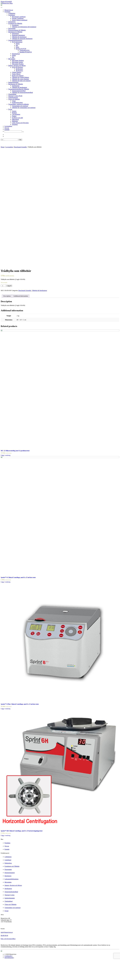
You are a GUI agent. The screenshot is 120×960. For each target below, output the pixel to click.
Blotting (14, 112)
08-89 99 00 (4, 935)
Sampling (15, 124)
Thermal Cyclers (9, 895)
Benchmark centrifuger (19, 16)
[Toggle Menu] (1, 7)
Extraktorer (15, 25)
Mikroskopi (15, 119)
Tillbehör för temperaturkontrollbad (22, 92)
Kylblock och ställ (17, 118)
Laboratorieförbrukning (15, 40)
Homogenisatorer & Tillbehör (17, 30)
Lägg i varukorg (5, 455)
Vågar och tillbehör (14, 99)
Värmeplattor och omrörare (20, 106)
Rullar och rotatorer (18, 75)
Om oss (6, 128)
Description (7, 296)
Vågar (14, 101)
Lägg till (9, 285)
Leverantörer (8, 126)
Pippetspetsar (16, 54)
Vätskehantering (13, 97)
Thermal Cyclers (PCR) (15, 96)
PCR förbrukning (17, 42)
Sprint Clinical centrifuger (19, 20)
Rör (17, 45)
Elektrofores (11, 22)
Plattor (18, 43)
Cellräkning (11, 13)
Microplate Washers (18, 60)
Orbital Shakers (16, 72)
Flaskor (14, 116)
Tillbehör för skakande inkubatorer (22, 38)
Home (2, 147)
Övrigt (10, 109)
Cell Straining (16, 114)
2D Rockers (19, 69)
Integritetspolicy (9, 957)
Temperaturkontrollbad (19, 91)
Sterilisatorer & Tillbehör (15, 84)
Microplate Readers (18, 64)
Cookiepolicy (8, 956)
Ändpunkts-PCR (24, 50)
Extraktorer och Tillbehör (11, 866)
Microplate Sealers (17, 62)
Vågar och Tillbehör (10, 904)
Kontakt (6, 129)
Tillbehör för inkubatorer (19, 37)
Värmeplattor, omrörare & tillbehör (18, 104)
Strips (17, 47)
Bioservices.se (8, 10)
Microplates (11, 59)
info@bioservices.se (7, 932)
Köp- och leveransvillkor (8, 939)
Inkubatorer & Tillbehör (15, 32)
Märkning (15, 121)
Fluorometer (11, 28)
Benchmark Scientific (20, 147)
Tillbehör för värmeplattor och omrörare (23, 107)
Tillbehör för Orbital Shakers (20, 77)
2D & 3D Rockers (17, 67)
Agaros (14, 111)
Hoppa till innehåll (6, 1)
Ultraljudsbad (12, 94)
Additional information (20, 296)
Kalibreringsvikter (17, 102)
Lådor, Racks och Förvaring (20, 123)
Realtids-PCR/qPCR (26, 52)
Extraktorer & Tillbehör (15, 23)
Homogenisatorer (9, 872)
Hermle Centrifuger (18, 18)
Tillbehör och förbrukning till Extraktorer (24, 27)
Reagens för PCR (21, 48)
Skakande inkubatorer (18, 35)
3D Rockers (19, 70)
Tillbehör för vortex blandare (20, 79)
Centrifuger (11, 15)
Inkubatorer (15, 33)
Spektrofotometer (13, 82)
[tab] (7, 296)
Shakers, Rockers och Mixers (17, 65)
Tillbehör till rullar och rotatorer (21, 80)
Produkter (7, 11)
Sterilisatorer (15, 86)
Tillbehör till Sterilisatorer (19, 87)
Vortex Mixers (16, 74)
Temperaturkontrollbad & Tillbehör (18, 89)
